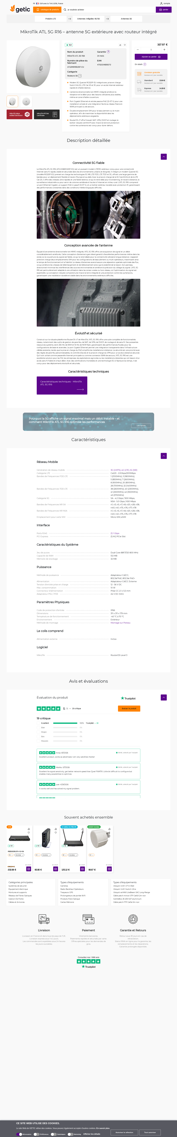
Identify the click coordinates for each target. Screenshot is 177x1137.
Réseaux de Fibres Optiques (20, 895)
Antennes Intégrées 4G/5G (88, 19)
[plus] (164, 49)
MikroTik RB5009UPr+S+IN (16, 850)
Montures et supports (18, 892)
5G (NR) (133, 470)
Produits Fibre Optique (70, 899)
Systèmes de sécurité (17, 886)
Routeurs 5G (72, 76)
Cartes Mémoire (67, 902)
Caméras (64, 886)
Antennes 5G (126, 19)
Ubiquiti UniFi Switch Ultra (124, 889)
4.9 (11, 846)
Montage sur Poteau (120, 622)
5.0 (70, 45)
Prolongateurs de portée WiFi (73, 895)
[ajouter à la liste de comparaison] (120, 45)
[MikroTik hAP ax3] (73, 836)
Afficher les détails (91, 1134)
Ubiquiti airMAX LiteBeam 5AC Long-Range (131, 892)
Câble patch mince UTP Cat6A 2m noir (129, 895)
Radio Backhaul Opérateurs (72, 889)
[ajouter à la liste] (124, 45)
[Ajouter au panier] (28, 868)
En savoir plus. (103, 1128)
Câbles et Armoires (17, 902)
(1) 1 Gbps (115, 533)
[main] (21, 9)
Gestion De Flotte (16, 899)
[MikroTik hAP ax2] (46, 836)
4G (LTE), (125, 470)
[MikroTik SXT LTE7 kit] (100, 836)
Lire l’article (141, 426)
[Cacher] (164, 157)
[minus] (138, 49)
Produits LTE (50, 19)
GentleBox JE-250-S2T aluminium (127, 899)
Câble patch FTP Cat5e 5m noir (126, 902)
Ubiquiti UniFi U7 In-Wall (123, 886)
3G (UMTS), (116, 470)
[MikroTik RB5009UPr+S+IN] (19, 836)
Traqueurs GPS (66, 892)
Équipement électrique (18, 889)
